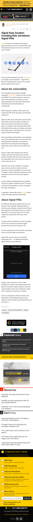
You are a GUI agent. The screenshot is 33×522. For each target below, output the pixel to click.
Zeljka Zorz (9, 24)
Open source (9, 491)
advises (23, 192)
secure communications (15, 310)
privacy (4, 310)
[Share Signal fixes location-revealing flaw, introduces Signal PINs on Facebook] (17, 29)
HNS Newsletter (10, 466)
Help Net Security (24, 511)
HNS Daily (8, 460)
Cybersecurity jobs (11, 484)
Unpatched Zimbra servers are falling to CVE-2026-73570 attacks (15, 419)
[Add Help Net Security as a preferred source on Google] (30, 29)
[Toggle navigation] (30, 9)
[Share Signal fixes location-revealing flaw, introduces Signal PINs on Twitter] (20, 29)
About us (20, 514)
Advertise (25, 514)
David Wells (12, 95)
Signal (3, 43)
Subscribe (27, 498)
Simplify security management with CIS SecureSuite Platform (15, 401)
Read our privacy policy (11, 514)
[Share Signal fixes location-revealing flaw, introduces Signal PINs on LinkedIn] (23, 29)
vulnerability (5, 313)
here (8, 302)
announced (27, 77)
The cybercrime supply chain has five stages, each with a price (14, 437)
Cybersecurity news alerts (14, 477)
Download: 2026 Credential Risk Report (14, 357)
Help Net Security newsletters (13, 2)
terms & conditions (9, 504)
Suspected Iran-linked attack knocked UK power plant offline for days (15, 444)
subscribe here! (24, 5)
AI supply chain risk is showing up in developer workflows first (13, 425)
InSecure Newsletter (12, 471)
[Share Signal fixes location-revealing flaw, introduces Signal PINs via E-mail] (27, 29)
